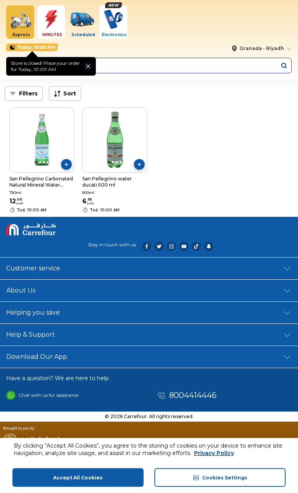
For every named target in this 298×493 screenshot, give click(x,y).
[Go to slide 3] (43, 162)
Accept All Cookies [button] (77, 478)
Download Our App (36, 356)
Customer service (33, 268)
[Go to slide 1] (36, 162)
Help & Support (30, 334)
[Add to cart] (66, 164)
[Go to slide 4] (47, 162)
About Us (20, 290)
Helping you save (33, 312)
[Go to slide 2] (40, 162)
